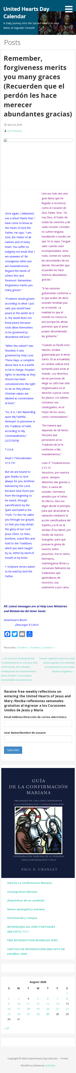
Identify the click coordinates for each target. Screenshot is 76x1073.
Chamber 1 (23, 647)
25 (28, 1014)
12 (38, 1003)
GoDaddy (50, 1065)
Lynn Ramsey (14, 130)
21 (57, 1009)
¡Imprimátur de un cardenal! (25, 900)
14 (57, 1003)
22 (67, 1009)
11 (28, 1003)
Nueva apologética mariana (26, 909)
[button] (70, 7)
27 (47, 1014)
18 (28, 1009)
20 (47, 1009)
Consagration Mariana (22, 891)
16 (8, 1009)
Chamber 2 (36, 647)
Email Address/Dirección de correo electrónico (35, 717)
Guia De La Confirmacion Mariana (29, 883)
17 (18, 1009)
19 (38, 1009)
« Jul (6, 1028)
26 (38, 1014)
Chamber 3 (49, 647)
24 (18, 1014)
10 (18, 1003)
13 (47, 1003)
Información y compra (22, 918)
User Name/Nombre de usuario (25, 732)
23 (8, 1014)
